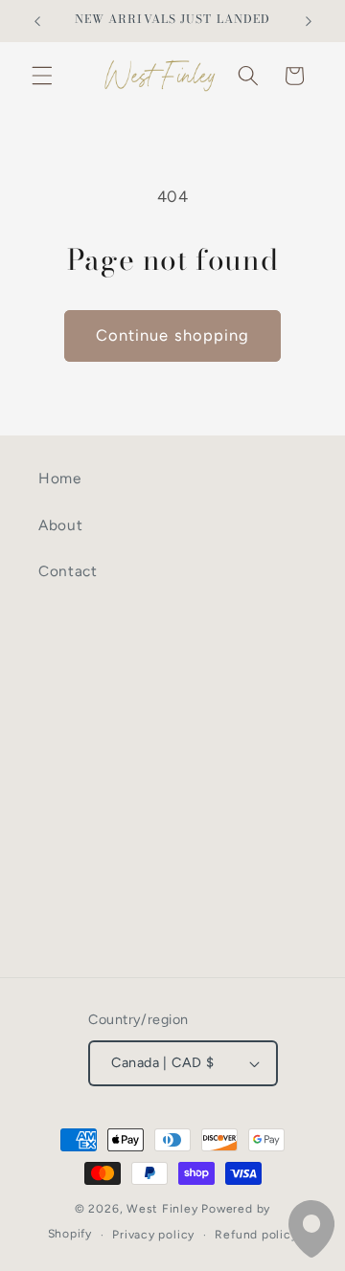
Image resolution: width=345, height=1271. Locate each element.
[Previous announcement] (37, 21)
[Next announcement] (309, 21)
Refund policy (256, 1234)
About (60, 525)
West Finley (161, 1208)
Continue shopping (173, 335)
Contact (68, 571)
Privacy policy (153, 1234)
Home (59, 478)
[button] (42, 76)
